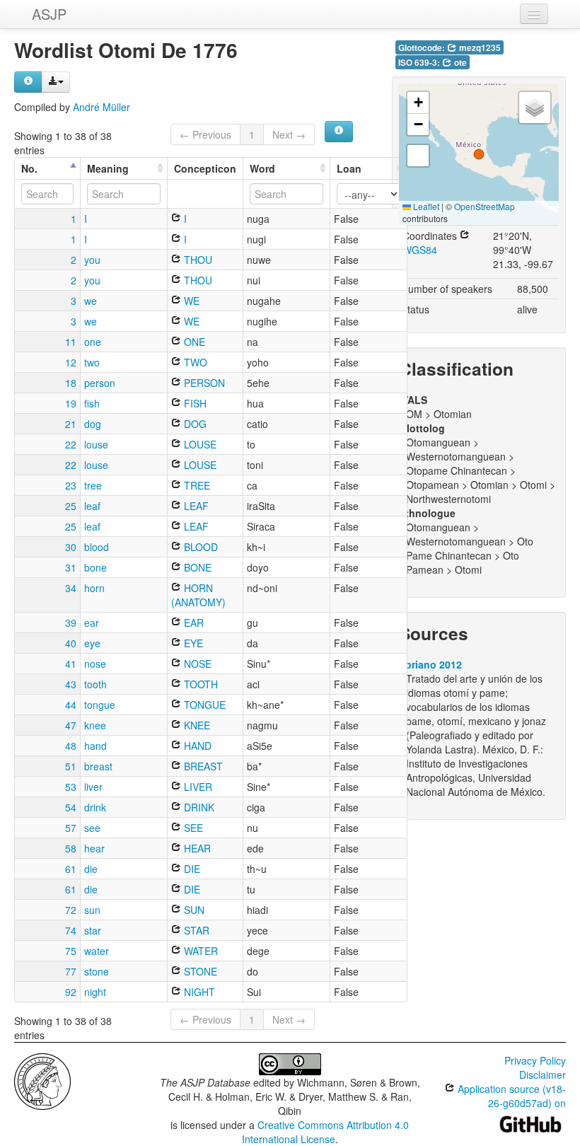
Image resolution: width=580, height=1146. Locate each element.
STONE (199, 971)
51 (70, 766)
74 (70, 930)
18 (70, 383)
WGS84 (419, 250)
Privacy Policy (535, 1060)
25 (70, 506)
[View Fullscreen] (418, 155)
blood (96, 547)
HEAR (196, 848)
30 (70, 547)
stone (96, 971)
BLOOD (199, 547)
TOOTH (199, 684)
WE (190, 301)
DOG (194, 424)
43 (70, 684)
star (92, 930)
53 (70, 787)
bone (95, 567)
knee (95, 725)
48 (70, 746)
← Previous (205, 134)
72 (70, 910)
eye (92, 643)
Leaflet (425, 206)
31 (70, 567)
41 (70, 663)
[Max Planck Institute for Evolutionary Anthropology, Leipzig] (42, 1080)
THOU (196, 260)
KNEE (195, 725)
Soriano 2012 (430, 664)
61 (70, 869)
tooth (95, 684)
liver (93, 787)
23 (70, 485)
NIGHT (198, 992)
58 (70, 848)
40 (70, 643)
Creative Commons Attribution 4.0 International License (326, 1132)
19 (70, 403)
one (92, 342)
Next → (289, 134)
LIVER (196, 787)
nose (95, 663)
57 (70, 828)
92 (70, 992)
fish (92, 403)
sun (92, 910)
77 (70, 971)
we (90, 301)
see (92, 828)
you (92, 260)
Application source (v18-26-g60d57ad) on (510, 1096)
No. (29, 168)
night (95, 992)
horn (94, 588)
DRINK (197, 807)
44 (70, 705)
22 (70, 444)
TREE (195, 485)
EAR (192, 622)
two (92, 362)
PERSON (203, 383)
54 (70, 807)
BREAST (202, 766)
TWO (194, 362)
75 (70, 951)
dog (92, 424)
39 (70, 622)
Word (262, 168)
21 (70, 424)
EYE (192, 643)
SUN (192, 910)
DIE (190, 869)
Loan (349, 168)
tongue (99, 705)
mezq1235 (479, 48)
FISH (194, 403)
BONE (196, 567)
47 (70, 725)
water (96, 951)
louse (96, 444)
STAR (195, 930)
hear (94, 848)
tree (93, 485)
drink (95, 807)
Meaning (108, 168)
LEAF (195, 506)
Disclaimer (542, 1074)
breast (98, 766)
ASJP (49, 14)
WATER (199, 951)
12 (70, 362)
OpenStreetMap (484, 206)
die (91, 869)
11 (70, 342)
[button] (479, 154)
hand (95, 746)
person (99, 383)
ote (459, 63)
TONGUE (203, 705)
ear (91, 622)
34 (70, 588)
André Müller (101, 107)
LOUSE (198, 444)
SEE (192, 828)
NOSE (196, 663)
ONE (193, 342)
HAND (196, 746)
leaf (92, 506)
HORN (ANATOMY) (198, 595)
